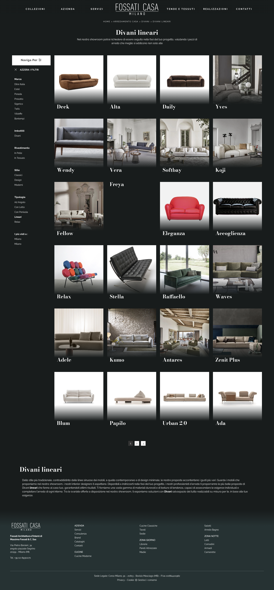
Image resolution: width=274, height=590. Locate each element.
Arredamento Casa (125, 21)
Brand (78, 537)
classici (18, 175)
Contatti (244, 9)
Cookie (130, 580)
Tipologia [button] (19, 197)
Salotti (207, 525)
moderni (18, 185)
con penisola (21, 212)
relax (17, 222)
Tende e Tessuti (181, 9)
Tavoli (143, 529)
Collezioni (35, 9)
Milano (17, 239)
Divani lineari (162, 21)
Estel (17, 89)
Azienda (68, 9)
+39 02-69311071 (22, 558)
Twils (17, 109)
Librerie (143, 544)
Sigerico (18, 104)
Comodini (209, 544)
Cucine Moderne (83, 556)
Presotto (18, 99)
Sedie (142, 533)
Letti (206, 540)
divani (17, 135)
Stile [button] (17, 170)
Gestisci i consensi (147, 580)
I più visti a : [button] (21, 234)
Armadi (208, 548)
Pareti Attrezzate (148, 548)
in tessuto (19, 158)
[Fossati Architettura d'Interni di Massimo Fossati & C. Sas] (137, 9)
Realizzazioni (215, 9)
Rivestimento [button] (21, 148)
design (18, 180)
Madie (143, 552)
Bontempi (19, 118)
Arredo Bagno (211, 529)
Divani (145, 21)
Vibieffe (18, 113)
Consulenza (81, 533)
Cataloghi (80, 541)
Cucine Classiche (148, 525)
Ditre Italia (19, 84)
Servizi (97, 9)
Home (106, 21)
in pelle (18, 153)
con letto (19, 207)
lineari (18, 217)
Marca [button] (18, 79)
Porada (18, 94)
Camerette (209, 552)
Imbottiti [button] (19, 130)
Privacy (121, 580)
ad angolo (19, 202)
